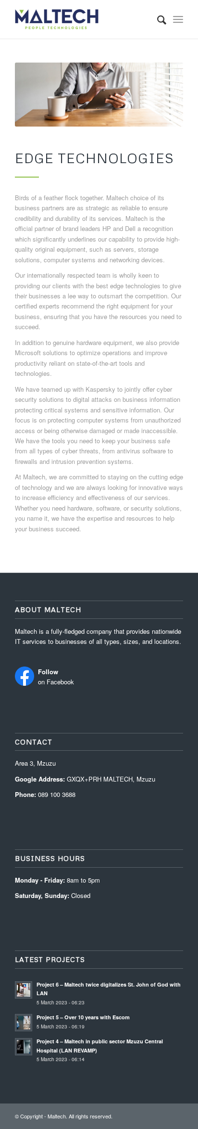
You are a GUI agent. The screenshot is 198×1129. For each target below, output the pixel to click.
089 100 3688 (56, 794)
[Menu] (178, 19)
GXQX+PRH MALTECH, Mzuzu (111, 778)
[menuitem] (157, 19)
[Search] (157, 19)
